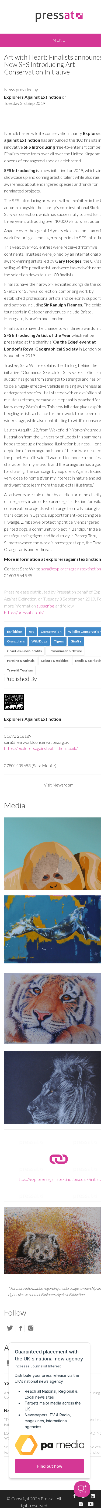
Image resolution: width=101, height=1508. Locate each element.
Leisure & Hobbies (54, 661)
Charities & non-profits (24, 651)
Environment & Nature (65, 651)
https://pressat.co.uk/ (24, 612)
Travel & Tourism (20, 670)
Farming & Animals (20, 661)
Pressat (48, 1498)
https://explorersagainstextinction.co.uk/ (41, 748)
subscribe (45, 605)
